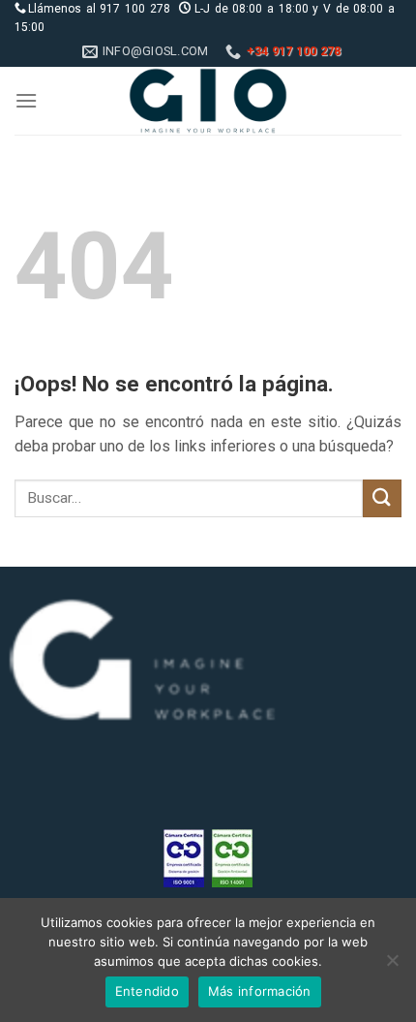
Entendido (147, 991)
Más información (260, 991)
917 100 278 (134, 8)
